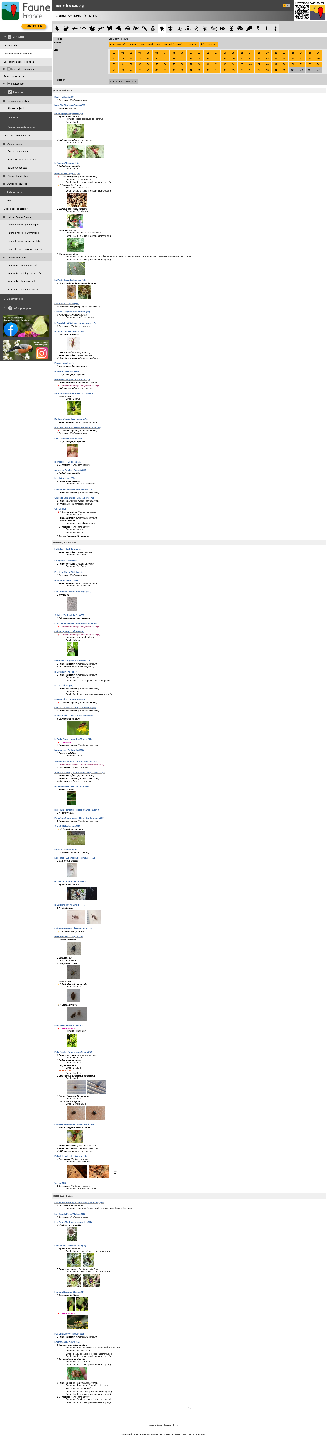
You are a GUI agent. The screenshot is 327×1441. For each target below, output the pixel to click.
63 (225, 64)
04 (139, 52)
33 (182, 58)
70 (284, 64)
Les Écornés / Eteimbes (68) (68, 438)
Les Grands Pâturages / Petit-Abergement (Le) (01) (79, 1202)
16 (242, 52)
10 (191, 52)
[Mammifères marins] (74, 28)
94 (276, 70)
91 (250, 70)
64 (233, 64)
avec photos (116, 81)
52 (131, 64)
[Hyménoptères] (135, 28)
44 (276, 58)
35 (199, 58)
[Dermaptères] (266, 28)
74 (318, 64)
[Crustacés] (231, 28)
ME (310, 70)
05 (148, 52)
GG (292, 70)
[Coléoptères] (170, 28)
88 (225, 70)
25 (310, 52)
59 (191, 64)
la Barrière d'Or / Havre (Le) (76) (69, 905)
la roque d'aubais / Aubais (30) (69, 331)
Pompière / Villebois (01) (66, 580)
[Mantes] (144, 28)
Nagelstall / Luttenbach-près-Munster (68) (74, 858)
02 (122, 52)
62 (216, 64)
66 (250, 64)
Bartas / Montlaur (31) (64, 363)
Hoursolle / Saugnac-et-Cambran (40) (72, 379)
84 (191, 70)
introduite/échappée (173, 44)
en (288, 5)
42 (259, 58)
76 (122, 70)
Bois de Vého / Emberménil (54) (69, 699)
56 (165, 64)
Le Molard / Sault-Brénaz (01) (68, 549)
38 (225, 58)
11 (199, 52)
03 (131, 52)
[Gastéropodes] (240, 28)
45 (284, 58)
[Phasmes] (196, 28)
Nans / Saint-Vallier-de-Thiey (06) (70, 1246)
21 (276, 52)
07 (165, 52)
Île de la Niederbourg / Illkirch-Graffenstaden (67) (77, 810)
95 (284, 70)
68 (267, 64)
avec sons (131, 81)
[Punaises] (162, 28)
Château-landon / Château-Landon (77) (73, 928)
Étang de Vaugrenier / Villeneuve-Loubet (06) (75, 623)
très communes (209, 44)
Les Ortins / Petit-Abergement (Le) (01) (73, 1222)
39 (233, 58)
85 (199, 70)
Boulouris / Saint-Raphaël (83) (68, 1025)
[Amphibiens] (92, 28)
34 (191, 58)
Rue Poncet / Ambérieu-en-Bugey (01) (72, 592)
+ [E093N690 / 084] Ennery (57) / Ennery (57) (75, 393)
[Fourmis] (275, 28)
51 (122, 64)
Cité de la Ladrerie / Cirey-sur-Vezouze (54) (75, 707)
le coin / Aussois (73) (64, 478)
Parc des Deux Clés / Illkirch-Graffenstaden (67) (77, 427)
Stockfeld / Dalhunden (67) (67, 826)
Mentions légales (155, 1425)
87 (216, 70)
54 (148, 64)
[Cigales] (153, 28)
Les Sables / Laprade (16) (66, 303)
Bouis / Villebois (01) (64, 97)
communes (192, 44)
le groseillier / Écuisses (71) (67, 462)
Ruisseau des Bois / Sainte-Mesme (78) (73, 490)
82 (174, 70)
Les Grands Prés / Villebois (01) (69, 1214)
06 (156, 52)
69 (276, 64)
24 (301, 52)
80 (156, 70)
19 (267, 52)
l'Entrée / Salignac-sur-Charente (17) (72, 312)
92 (259, 70)
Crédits (175, 1425)
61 (208, 64)
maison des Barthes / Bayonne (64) (71, 786)
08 (174, 52)
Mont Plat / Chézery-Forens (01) (69, 105)
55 (156, 64)
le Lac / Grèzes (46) (63, 685)
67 (259, 64)
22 (284, 52)
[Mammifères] (66, 28)
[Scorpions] (214, 28)
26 (318, 52)
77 (131, 70)
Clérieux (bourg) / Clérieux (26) (69, 631)
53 (139, 64)
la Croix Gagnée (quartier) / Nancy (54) (73, 739)
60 (199, 64)
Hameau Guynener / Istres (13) (69, 1292)
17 (250, 52)
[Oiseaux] (57, 28)
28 (122, 58)
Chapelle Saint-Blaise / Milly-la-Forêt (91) (74, 498)
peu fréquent (154, 44)
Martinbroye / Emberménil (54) (69, 750)
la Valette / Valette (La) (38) (67, 371)
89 (233, 70)
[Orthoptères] (127, 28)
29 (131, 58)
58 (182, 64)
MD (301, 70)
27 (114, 58)
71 (293, 64)
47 (301, 58)
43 (267, 58)
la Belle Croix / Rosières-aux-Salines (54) (74, 716)
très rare (133, 44)
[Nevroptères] (179, 28)
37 (216, 58)
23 (293, 52)
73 (310, 64)
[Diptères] (188, 28)
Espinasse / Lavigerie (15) (67, 173)
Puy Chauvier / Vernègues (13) (69, 1334)
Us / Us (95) (60, 509)
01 (114, 52)
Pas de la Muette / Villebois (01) (69, 572)
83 (182, 70)
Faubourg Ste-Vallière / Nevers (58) (71, 419)
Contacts (167, 1425)
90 (242, 70)
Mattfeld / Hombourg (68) (66, 850)
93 (267, 70)
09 (182, 52)
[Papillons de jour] (109, 28)
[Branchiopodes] (257, 28)
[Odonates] (100, 28)
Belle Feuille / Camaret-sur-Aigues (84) (73, 1052)
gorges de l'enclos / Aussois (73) (70, 470)
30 (156, 58)
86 (208, 70)
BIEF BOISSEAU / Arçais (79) (68, 936)
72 (301, 64)
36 (208, 58)
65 (242, 64)
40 (242, 58)
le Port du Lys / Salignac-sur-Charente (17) (75, 323)
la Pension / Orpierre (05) (66, 163)
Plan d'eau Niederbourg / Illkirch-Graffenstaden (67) (79, 818)
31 (165, 58)
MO (318, 70)
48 (310, 58)
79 (148, 70)
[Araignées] (205, 28)
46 (293, 58)
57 (174, 64)
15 (233, 52)
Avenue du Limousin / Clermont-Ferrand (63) (75, 761)
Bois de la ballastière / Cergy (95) (70, 1156)
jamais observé (117, 44)
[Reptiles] (83, 28)
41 (250, 58)
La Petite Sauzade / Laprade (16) (70, 280)
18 (259, 52)
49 (318, 58)
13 (216, 52)
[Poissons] (223, 28)
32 (174, 58)
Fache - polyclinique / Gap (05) (68, 113)
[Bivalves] (249, 28)
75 (114, 70)
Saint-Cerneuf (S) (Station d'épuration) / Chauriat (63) (79, 772)
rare (142, 44)
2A (139, 58)
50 (114, 64)
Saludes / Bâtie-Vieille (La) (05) (69, 615)
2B (148, 58)
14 (225, 52)
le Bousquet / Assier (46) (66, 672)
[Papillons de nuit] (118, 28)
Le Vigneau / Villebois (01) (66, 561)
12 (208, 52)
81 (165, 70)
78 (139, 70)
